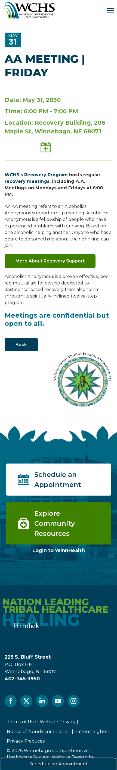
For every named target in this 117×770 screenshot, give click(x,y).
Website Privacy (58, 721)
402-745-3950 (22, 678)
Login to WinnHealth (58, 550)
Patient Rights (90, 731)
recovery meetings (27, 181)
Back (21, 344)
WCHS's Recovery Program (36, 174)
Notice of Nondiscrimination (39, 731)
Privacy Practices (26, 741)
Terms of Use (21, 721)
